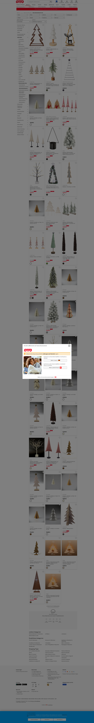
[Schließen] (69, 346)
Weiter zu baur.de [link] (54, 360)
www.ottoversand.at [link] (46, 377)
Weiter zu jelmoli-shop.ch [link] (54, 367)
